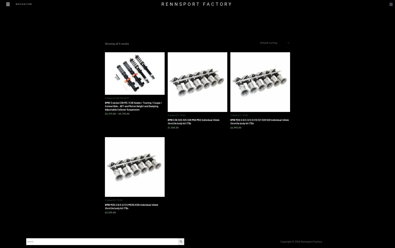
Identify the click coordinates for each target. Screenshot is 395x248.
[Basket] (391, 4)
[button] (8, 4)
